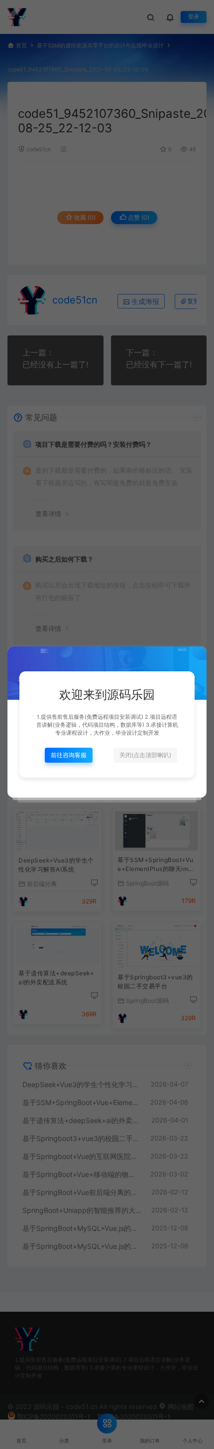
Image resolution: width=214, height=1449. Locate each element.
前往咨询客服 (69, 755)
